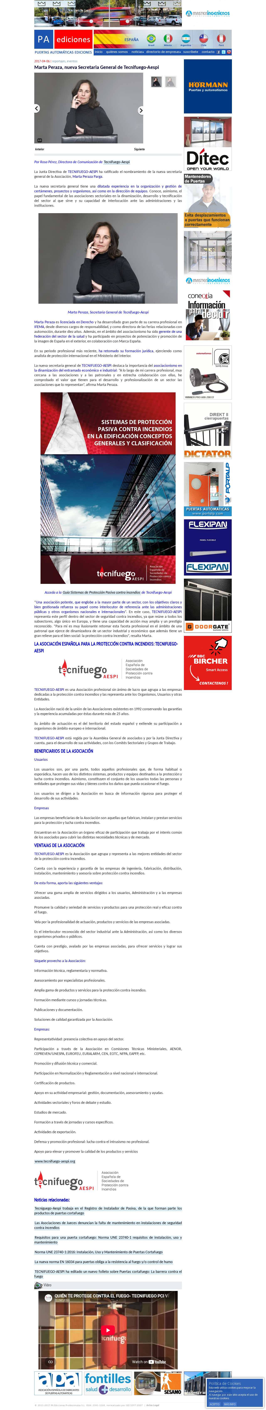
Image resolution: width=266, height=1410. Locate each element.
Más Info (230, 1404)
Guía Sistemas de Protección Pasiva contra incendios (101, 593)
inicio (98, 52)
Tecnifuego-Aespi (117, 162)
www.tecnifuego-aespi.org (55, 1162)
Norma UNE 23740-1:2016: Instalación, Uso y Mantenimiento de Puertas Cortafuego (99, 1252)
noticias (137, 52)
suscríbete (190, 52)
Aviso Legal (153, 1405)
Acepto (214, 1404)
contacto (208, 52)
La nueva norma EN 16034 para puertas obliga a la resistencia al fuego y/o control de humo (104, 1262)
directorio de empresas (163, 52)
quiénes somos (117, 52)
